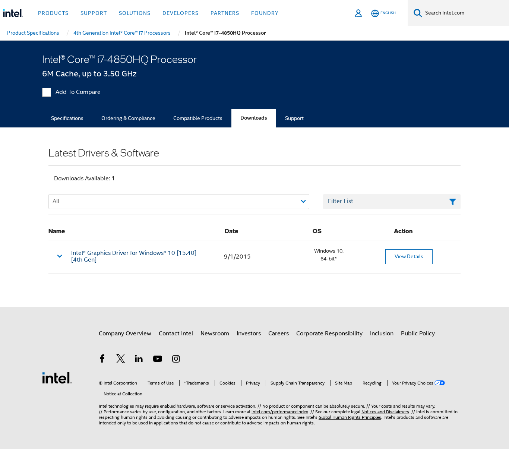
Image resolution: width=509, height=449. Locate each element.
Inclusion (381, 333)
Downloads (253, 117)
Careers (278, 333)
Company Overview (125, 333)
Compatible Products (197, 118)
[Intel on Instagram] (176, 360)
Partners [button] (225, 13)
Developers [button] (180, 13)
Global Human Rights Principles (350, 417)
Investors (249, 333)
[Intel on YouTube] (157, 360)
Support (294, 118)
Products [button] (53, 13)
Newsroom (214, 333)
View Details (409, 256)
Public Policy (418, 333)
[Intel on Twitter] (120, 360)
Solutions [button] (135, 13)
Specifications (67, 118)
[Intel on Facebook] (102, 360)
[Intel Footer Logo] (57, 377)
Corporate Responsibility (329, 333)
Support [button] (93, 13)
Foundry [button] (265, 13)
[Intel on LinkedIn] (139, 360)
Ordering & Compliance (128, 118)
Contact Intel (176, 333)
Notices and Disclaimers (385, 411)
